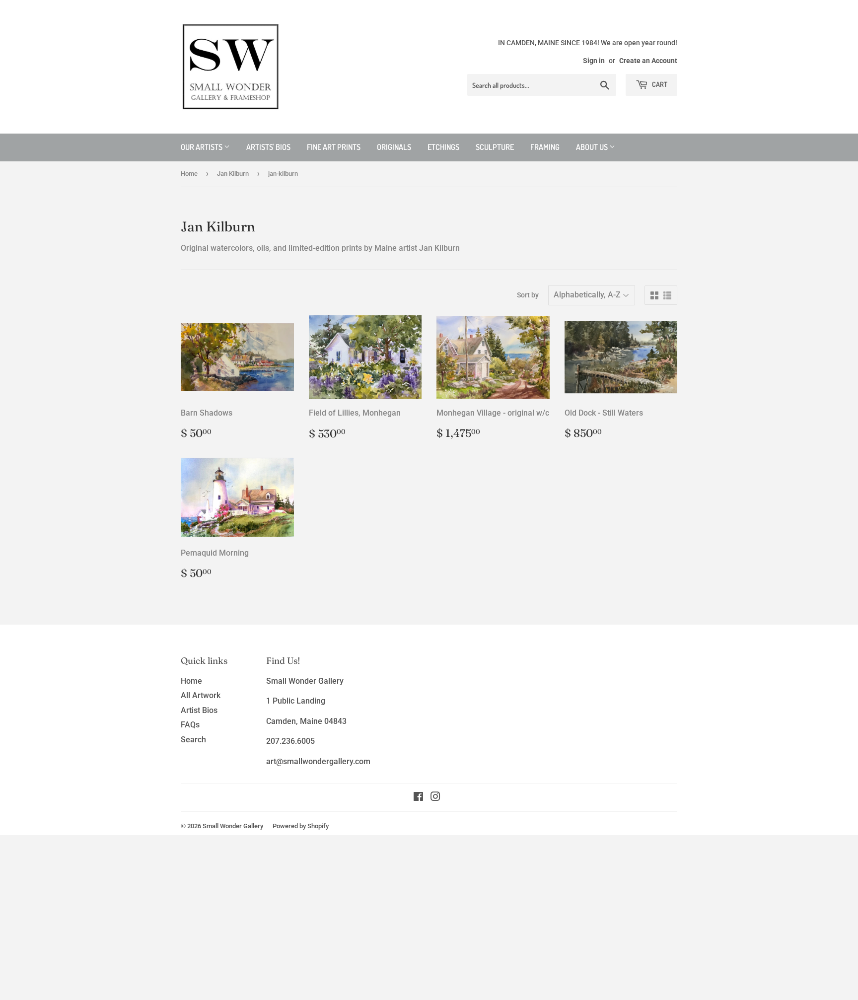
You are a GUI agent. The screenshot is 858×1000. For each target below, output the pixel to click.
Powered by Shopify (301, 826)
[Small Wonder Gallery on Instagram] (435, 797)
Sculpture (495, 147)
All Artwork (200, 695)
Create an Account (648, 61)
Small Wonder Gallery (233, 826)
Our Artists (202, 147)
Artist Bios (199, 710)
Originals (394, 147)
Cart (658, 84)
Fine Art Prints (333, 147)
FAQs (190, 724)
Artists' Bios (268, 147)
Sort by (528, 295)
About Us (592, 147)
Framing (545, 147)
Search (193, 739)
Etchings (443, 147)
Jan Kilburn (233, 173)
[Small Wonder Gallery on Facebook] (418, 797)
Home (189, 173)
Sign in (594, 61)
